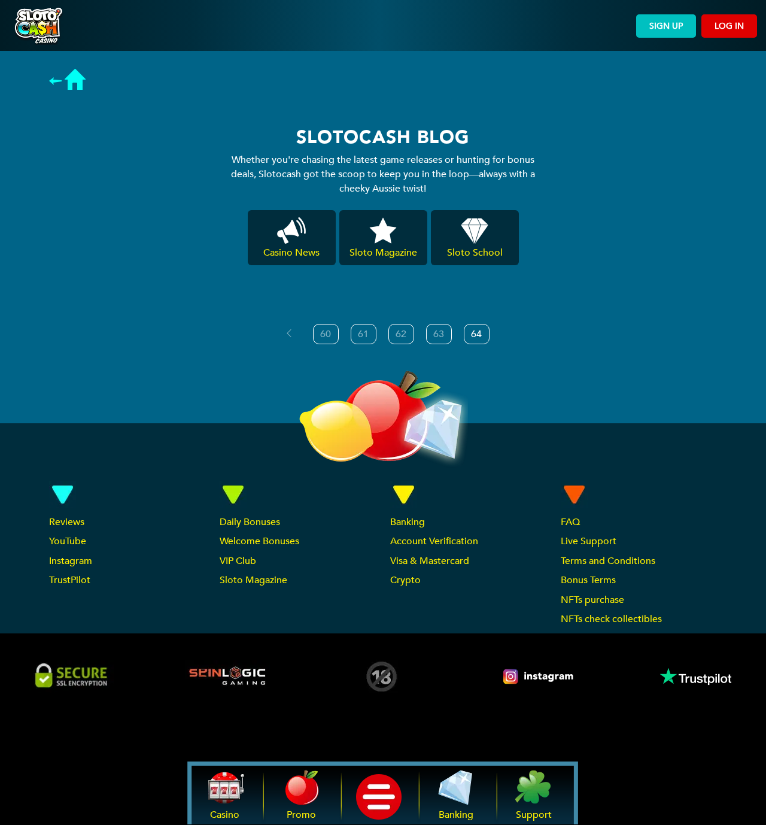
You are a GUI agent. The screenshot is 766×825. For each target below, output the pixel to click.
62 (401, 334)
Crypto (405, 580)
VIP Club (238, 561)
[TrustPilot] (694, 676)
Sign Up (666, 26)
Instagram (70, 561)
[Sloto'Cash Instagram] (539, 676)
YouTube (67, 541)
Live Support (588, 541)
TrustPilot (69, 580)
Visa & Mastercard (429, 561)
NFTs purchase (592, 599)
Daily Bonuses (250, 522)
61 (363, 334)
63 (438, 334)
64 (476, 334)
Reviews (66, 522)
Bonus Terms (588, 580)
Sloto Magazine (253, 580)
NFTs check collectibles (611, 619)
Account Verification (434, 541)
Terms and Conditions (608, 561)
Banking (407, 522)
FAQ (570, 522)
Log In (729, 26)
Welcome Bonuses (259, 541)
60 (325, 334)
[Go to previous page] (289, 333)
